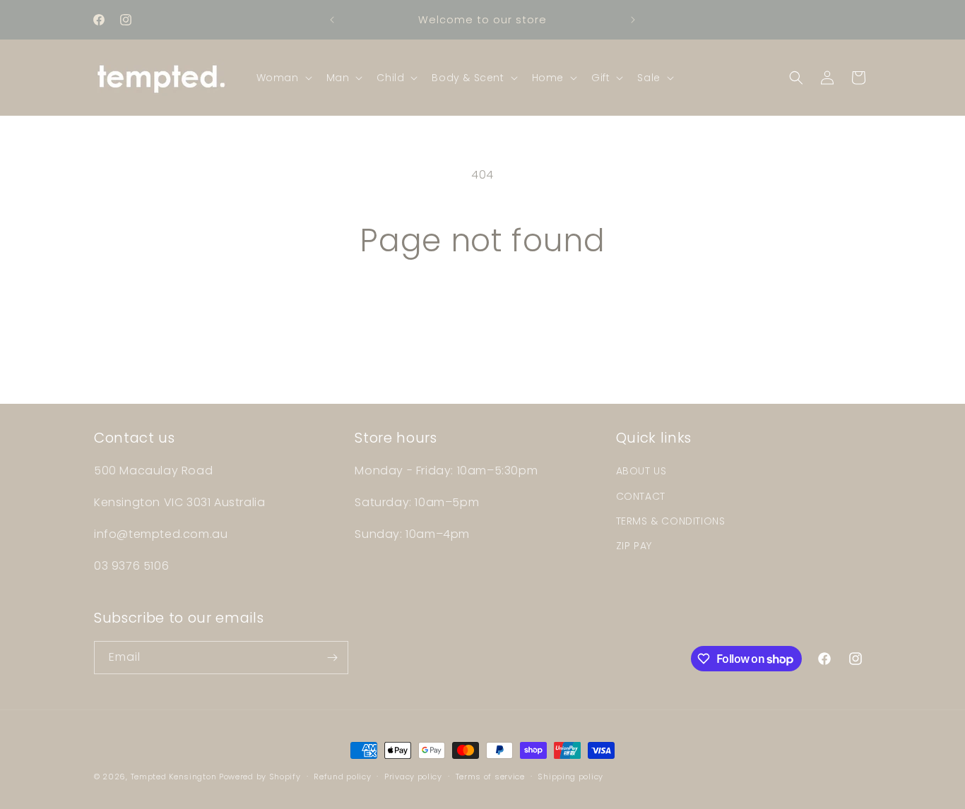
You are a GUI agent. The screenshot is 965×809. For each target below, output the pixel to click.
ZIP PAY (634, 546)
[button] (283, 77)
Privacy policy (413, 776)
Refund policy (342, 776)
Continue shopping (482, 312)
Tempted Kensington (174, 776)
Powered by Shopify (260, 776)
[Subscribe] (332, 657)
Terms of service (490, 776)
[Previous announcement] (332, 19)
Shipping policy (570, 776)
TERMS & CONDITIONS (671, 521)
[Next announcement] (633, 19)
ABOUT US (641, 471)
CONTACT (640, 496)
